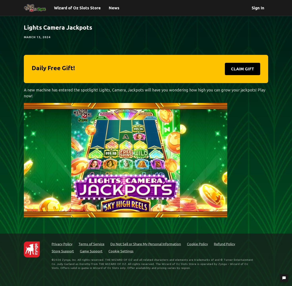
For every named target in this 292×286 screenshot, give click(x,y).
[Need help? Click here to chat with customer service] (284, 278)
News (114, 8)
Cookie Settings (120, 251)
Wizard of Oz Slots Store (77, 8)
